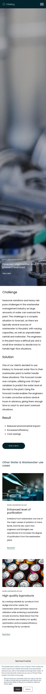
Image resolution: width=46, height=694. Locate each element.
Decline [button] (27, 689)
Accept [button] (18, 689)
